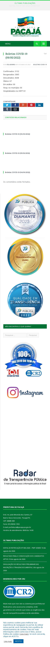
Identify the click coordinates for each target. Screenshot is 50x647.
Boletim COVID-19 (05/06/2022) (17, 153)
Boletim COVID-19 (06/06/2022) (17, 134)
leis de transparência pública (14, 613)
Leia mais (24, 634)
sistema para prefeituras (34, 604)
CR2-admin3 (11, 64)
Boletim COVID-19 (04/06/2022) (17, 172)
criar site (19, 604)
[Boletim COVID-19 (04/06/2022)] (25, 167)
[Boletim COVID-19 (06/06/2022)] (25, 129)
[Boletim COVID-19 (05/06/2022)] (25, 148)
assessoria (21, 607)
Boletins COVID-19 (40, 64)
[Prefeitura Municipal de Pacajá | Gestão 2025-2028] (25, 26)
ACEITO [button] (18, 641)
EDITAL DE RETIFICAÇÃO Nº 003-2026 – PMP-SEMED (25, 6)
